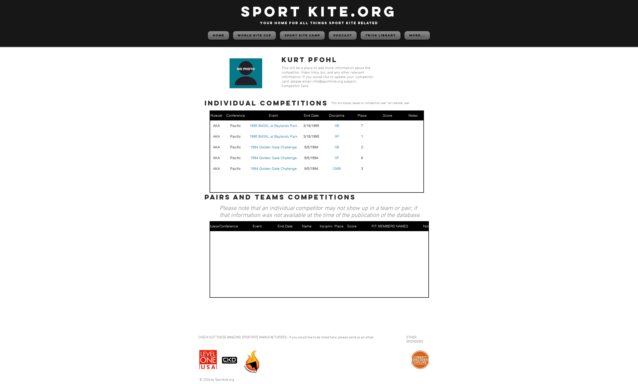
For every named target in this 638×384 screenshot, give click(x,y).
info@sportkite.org (328, 81)
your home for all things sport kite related (319, 23)
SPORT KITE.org (319, 11)
